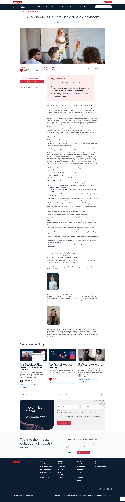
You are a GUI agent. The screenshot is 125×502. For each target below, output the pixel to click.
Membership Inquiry (100, 466)
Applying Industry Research (32, 11)
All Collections (62, 464)
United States (51, 22)
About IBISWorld (90, 2)
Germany (60, 477)
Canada (60, 472)
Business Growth (83, 382)
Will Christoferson (28, 380)
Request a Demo (99, 464)
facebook (96, 68)
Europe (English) (70, 412)
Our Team (79, 472)
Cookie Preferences (76, 495)
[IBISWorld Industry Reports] (17, 2)
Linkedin (92, 68)
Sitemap (110, 495)
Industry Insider (19, 7)
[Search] (96, 6)
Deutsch (79, 480)
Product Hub (73, 7)
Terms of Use (57, 495)
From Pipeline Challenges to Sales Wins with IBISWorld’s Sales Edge (60, 366)
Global (23, 384)
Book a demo (70, 452)
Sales (77, 22)
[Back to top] (122, 499)
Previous (24, 394)
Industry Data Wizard (45, 469)
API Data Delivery (44, 477)
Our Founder (80, 475)
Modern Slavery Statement (99, 495)
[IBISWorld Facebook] (108, 489)
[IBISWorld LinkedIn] (100, 489)
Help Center (80, 469)
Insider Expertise (49, 7)
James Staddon (86, 374)
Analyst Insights (36, 7)
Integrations (43, 475)
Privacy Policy (79, 418)
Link (88, 68)
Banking (72, 22)
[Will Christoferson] (21, 382)
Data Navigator (81, 466)
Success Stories (62, 7)
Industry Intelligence (45, 464)
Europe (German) (82, 412)
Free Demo (108, 1)
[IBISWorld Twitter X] (104, 489)
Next (101, 394)
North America (93, 412)
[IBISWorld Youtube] (111, 489)
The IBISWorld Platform (46, 472)
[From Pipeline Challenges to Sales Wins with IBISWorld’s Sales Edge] (62, 360)
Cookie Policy (66, 495)
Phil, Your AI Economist (46, 466)
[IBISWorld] (50, 380)
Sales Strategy (24, 387)
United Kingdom (62, 475)
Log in (100, 2)
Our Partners (80, 477)
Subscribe (64, 423)
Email (103, 68)
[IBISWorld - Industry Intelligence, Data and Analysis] (17, 462)
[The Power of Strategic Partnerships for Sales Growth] (91, 360)
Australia (60, 412)
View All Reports (31, 81)
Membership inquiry (83, 452)
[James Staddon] (80, 376)
